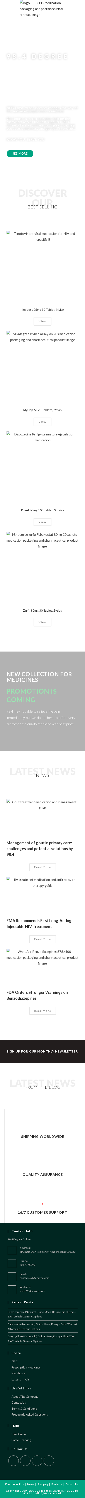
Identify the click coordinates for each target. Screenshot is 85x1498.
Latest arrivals (20, 1379)
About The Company (25, 1396)
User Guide (19, 1434)
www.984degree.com (32, 1291)
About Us (18, 1484)
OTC (14, 1361)
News (30, 1484)
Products (56, 1484)
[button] (20, 153)
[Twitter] (13, 1460)
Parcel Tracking (21, 1440)
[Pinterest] (49, 1460)
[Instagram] (37, 1460)
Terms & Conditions (24, 1408)
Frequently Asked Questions (30, 1414)
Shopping (42, 1484)
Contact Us (19, 1402)
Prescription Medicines (26, 1367)
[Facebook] (25, 1460)
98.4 (7, 1484)
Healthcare (18, 1373)
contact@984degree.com (34, 1278)
